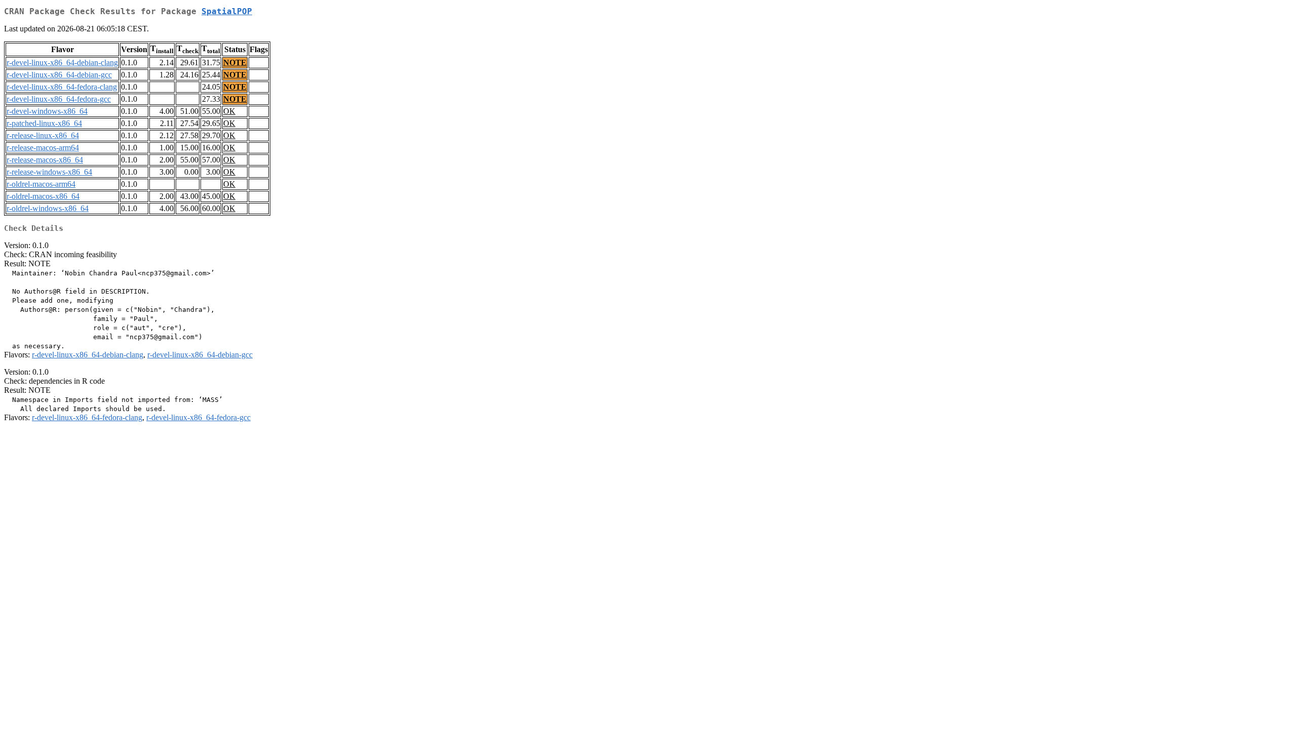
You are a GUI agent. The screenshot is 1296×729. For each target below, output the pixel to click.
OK (229, 111)
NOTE (235, 62)
